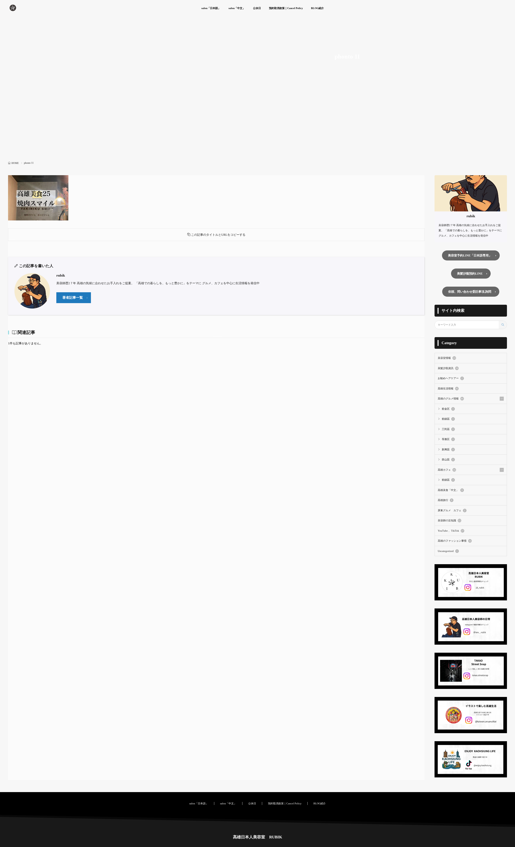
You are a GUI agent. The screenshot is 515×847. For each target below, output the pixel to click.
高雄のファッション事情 (454, 540)
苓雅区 (448, 439)
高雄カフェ (446, 469)
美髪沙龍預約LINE (470, 273)
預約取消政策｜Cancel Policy (286, 8)
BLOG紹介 (317, 8)
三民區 (448, 429)
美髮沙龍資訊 (448, 368)
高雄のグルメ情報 (450, 398)
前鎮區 (448, 418)
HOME (15, 163)
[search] (503, 325)
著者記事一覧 (72, 297)
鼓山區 (448, 459)
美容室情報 (446, 357)
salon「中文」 (237, 8)
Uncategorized (448, 551)
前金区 (448, 408)
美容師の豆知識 (449, 520)
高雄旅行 (445, 500)
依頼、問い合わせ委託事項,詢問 (469, 291)
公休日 (257, 8)
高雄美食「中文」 (450, 490)
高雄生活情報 (448, 388)
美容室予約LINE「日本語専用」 (470, 255)
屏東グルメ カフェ (451, 510)
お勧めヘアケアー (450, 378)
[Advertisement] (257, 130)
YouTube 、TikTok (451, 530)
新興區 (448, 449)
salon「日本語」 (210, 8)
